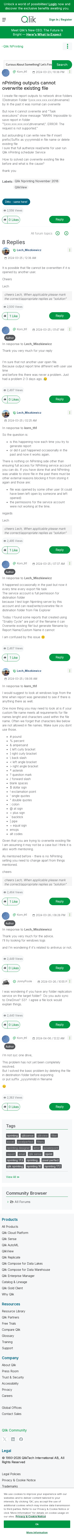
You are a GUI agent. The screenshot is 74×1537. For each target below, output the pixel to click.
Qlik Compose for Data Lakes (22, 1263)
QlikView (21, 187)
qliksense (28, 1135)
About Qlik (9, 1365)
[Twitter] (5, 1439)
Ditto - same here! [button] (16, 201)
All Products (10, 1226)
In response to (27, 344)
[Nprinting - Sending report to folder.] (66, 233)
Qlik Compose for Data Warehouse (26, 1270)
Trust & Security (13, 1377)
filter (54, 1135)
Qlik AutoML (10, 1245)
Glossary (8, 1336)
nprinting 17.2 (53, 1166)
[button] (69, 71)
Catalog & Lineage (14, 1282)
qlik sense (35, 1154)
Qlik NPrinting (13, 46)
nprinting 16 (34, 1166)
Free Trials (9, 1323)
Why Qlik (8, 1294)
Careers (7, 1396)
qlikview (42, 1135)
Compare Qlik (11, 1330)
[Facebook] (21, 1439)
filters (40, 1141)
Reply (60, 219)
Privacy (7, 1389)
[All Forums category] (8, 1201)
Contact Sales (11, 1414)
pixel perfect (51, 1160)
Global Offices (12, 1408)
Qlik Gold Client (12, 1288)
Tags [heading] (11, 1125)
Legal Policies (11, 1474)
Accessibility (10, 1383)
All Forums (22, 1202)
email (22, 1154)
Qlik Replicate (11, 1257)
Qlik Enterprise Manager (18, 1276)
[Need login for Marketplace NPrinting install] (60, 233)
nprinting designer (18, 1147)
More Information (37, 1532)
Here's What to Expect (43, 34)
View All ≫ (13, 1177)
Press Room (10, 1371)
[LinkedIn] (13, 1439)
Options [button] (67, 46)
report (11, 1154)
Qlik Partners (10, 1317)
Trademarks (10, 1486)
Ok (37, 1524)
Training (7, 1342)
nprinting (12, 1135)
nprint (48, 1154)
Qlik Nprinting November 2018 (36, 181)
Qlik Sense (9, 1239)
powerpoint (51, 1147)
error (37, 1147)
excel (10, 1141)
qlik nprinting (15, 1166)
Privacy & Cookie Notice (19, 1480)
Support (7, 1348)
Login (53, 4)
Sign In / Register (60, 19)
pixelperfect (25, 1141)
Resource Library (13, 1311)
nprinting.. (33, 1160)
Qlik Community (14, 1430)
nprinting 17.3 (15, 1160)
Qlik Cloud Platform (15, 1233)
